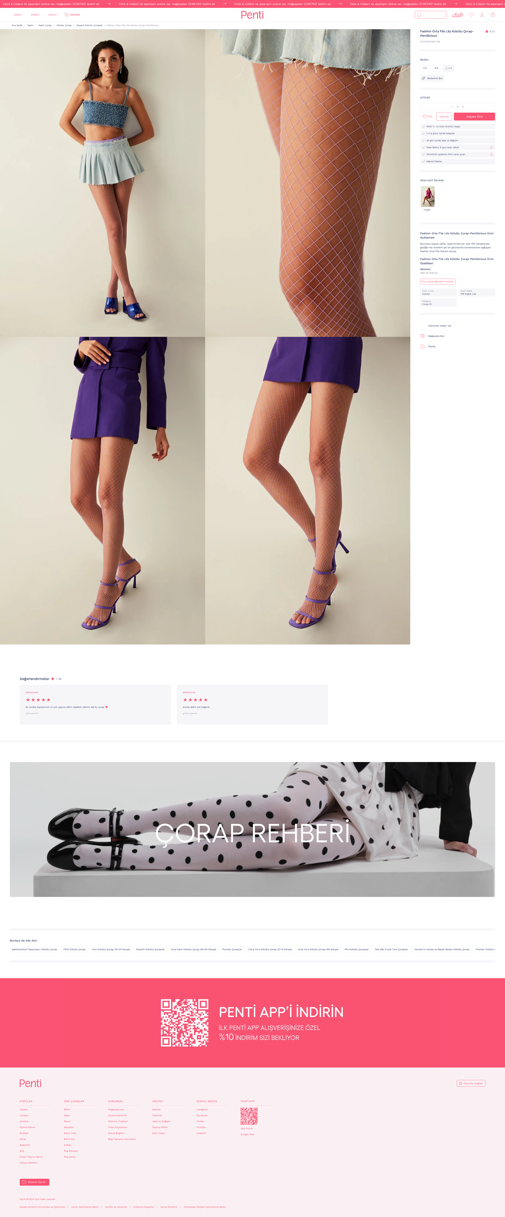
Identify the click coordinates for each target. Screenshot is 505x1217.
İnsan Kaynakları (117, 1127)
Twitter (200, 1121)
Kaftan (67, 1145)
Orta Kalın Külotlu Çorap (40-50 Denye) (193, 949)
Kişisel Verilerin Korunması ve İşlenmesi (42, 1207)
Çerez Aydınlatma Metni (85, 1207)
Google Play (247, 1134)
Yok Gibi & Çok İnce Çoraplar (391, 949)
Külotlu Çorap (64, 25)
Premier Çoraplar (232, 949)
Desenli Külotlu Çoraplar (89, 25)
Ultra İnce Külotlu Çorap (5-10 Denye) (270, 949)
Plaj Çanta (70, 1156)
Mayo (67, 1115)
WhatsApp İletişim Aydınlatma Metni (205, 1207)
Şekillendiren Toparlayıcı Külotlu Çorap (34, 949)
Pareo (67, 1121)
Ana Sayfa (17, 25)
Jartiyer (24, 1115)
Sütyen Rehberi (28, 1162)
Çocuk (53, 14)
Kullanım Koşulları (143, 1207)
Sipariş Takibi (160, 1127)
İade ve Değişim (161, 1121)
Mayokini (69, 1127)
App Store (246, 1128)
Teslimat (157, 1115)
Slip (22, 1151)
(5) (492, 31)
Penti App (248, 1101)
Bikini (67, 1109)
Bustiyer (24, 1133)
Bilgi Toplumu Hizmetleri (122, 1139)
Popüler (26, 1101)
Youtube (201, 1127)
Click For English (473, 1083)
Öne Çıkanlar (74, 1101)
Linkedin (201, 1133)
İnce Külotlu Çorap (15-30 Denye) (111, 949)
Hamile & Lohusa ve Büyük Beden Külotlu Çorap (441, 949)
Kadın (17, 14)
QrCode (249, 1116)
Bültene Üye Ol (36, 1182)
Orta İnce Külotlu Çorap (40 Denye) (318, 949)
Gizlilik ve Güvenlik (116, 1207)
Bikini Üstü (70, 1133)
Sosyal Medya (206, 1101)
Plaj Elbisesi (71, 1151)
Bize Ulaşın (158, 1133)
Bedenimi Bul (434, 78)
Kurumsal (115, 1101)
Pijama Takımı (27, 1127)
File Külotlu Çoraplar (357, 949)
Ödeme (156, 1109)
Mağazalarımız (116, 1109)
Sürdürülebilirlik (117, 1115)
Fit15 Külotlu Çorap (75, 949)
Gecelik (24, 1121)
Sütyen (24, 1109)
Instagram (202, 1109)
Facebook (202, 1115)
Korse (23, 1139)
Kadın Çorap (44, 25)
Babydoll (25, 1145)
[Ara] (419, 14)
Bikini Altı (69, 1139)
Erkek (35, 14)
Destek (157, 1101)
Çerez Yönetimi (169, 1207)
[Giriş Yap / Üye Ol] (482, 14)
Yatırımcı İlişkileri (118, 1121)
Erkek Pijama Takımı (31, 1156)
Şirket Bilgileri (116, 1133)
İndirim (75, 14)
